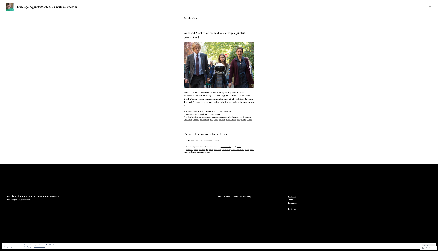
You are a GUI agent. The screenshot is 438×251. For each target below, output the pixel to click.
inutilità (211, 150)
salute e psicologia (210, 114)
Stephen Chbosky (231, 120)
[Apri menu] (430, 6)
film (197, 114)
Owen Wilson (188, 120)
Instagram (292, 203)
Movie (248, 117)
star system (200, 152)
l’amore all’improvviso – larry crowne (233, 150)
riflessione (193, 152)
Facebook (292, 196)
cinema (206, 117)
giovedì (202, 114)
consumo (202, 150)
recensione (196, 120)
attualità (188, 114)
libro (237, 117)
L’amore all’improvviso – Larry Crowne (206, 134)
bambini (188, 117)
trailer (238, 120)
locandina (243, 117)
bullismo (200, 117)
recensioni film (204, 120)
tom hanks (207, 152)
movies (252, 150)
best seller (194, 117)
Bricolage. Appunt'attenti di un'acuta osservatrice (47, 7)
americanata (189, 150)
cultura (193, 114)
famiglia (219, 117)
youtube (249, 120)
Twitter (291, 199)
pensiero (186, 152)
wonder (243, 120)
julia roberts (231, 117)
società (218, 114)
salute (211, 120)
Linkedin (292, 209)
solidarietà (222, 120)
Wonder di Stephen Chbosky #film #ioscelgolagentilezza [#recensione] (215, 35)
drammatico (213, 117)
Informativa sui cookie (39, 247)
